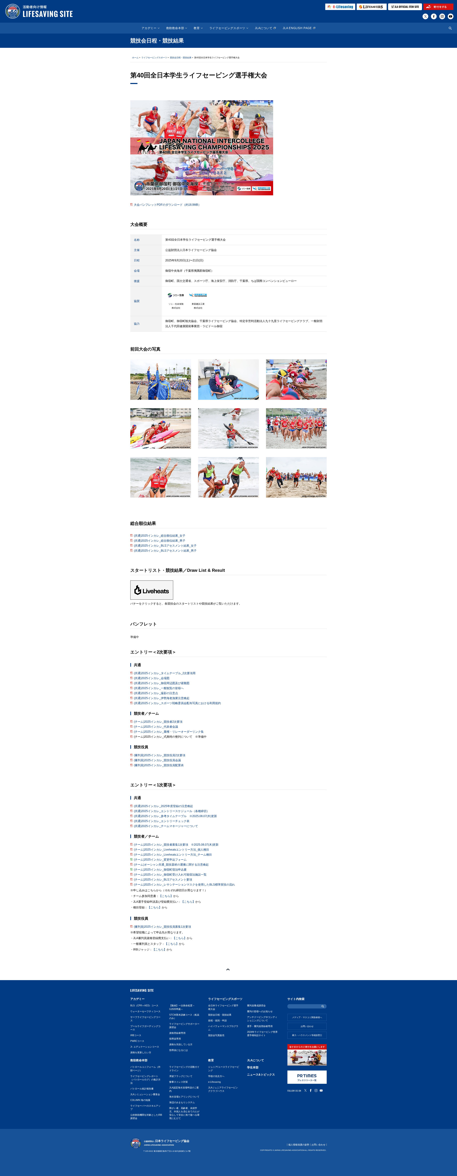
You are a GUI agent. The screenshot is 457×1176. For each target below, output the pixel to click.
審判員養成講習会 (256, 1005)
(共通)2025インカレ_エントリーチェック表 (161, 821)
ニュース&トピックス (261, 1074)
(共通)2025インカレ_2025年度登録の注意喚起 (163, 806)
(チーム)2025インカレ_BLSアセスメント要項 (163, 879)
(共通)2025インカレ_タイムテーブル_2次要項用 (164, 673)
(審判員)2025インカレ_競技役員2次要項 (159, 755)
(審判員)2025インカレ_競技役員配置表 (159, 765)
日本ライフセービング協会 (166, 1142)
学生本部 (252, 1067)
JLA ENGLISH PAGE (297, 28)
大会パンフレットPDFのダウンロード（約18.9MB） (167, 204)
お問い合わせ (307, 1026)
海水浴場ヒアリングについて (184, 1097)
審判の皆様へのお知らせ (260, 1011)
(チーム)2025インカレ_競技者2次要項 (158, 721)
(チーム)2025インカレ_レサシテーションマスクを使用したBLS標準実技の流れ (184, 884)
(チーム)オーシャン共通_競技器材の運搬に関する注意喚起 (171, 864)
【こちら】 (166, 896)
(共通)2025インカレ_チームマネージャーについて (166, 826)
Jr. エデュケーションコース (144, 1047)
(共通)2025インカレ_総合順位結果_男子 (159, 540)
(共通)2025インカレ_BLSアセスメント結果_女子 (165, 545)
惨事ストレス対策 (178, 1082)
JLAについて (263, 28)
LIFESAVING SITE (142, 990)
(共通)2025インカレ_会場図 (151, 678)
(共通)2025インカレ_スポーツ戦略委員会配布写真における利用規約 (177, 703)
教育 (197, 28)
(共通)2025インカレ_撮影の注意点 (156, 693)
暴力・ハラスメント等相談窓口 (307, 1035)
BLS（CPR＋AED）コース (144, 1005)
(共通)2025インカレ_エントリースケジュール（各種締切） (171, 811)
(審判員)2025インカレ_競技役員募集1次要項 (162, 926)
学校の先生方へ (216, 1076)
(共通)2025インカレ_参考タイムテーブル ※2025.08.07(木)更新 (175, 816)
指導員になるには (178, 1050)
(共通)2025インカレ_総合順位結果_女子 (159, 535)
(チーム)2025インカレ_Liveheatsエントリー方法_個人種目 (171, 849)
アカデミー (149, 28)
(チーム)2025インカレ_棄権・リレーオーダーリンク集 (169, 731)
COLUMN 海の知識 (140, 1100)
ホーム (135, 57)
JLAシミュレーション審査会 (145, 1094)
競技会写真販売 (216, 1035)
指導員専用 (175, 1039)
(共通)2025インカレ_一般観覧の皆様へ (159, 688)
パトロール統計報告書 (142, 1089)
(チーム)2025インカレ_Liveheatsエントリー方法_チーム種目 (173, 854)
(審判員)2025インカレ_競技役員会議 (157, 760)
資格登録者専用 (177, 1033)
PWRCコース (137, 1041)
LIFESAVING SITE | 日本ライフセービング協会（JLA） (39, 11)
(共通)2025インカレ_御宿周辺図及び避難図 (161, 683)
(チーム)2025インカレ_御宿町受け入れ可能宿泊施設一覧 (170, 874)
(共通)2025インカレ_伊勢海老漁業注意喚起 (161, 698)
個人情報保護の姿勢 (298, 1145)
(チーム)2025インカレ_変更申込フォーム (160, 859)
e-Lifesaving (214, 1082)
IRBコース (135, 1035)
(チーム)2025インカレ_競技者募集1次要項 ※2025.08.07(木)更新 (176, 844)
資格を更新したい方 (140, 1052)
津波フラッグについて (180, 1076)
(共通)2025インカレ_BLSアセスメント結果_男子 (165, 550)
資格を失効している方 (180, 1044)
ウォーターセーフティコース (145, 1011)
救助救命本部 (175, 28)
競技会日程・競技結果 (180, 57)
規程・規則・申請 (217, 1020)
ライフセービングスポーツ (227, 28)
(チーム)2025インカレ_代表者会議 (156, 726)
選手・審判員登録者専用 (260, 1026)
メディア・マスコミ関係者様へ (307, 1017)
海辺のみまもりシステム (182, 1102)
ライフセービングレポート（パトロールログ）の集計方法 (145, 1079)
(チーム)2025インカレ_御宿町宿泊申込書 (160, 869)
